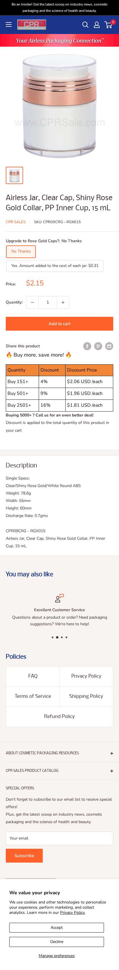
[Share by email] (109, 346)
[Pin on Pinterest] (98, 346)
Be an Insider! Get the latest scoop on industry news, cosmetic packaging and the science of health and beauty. (60, 7)
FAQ (33, 676)
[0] (108, 24)
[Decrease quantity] (32, 302)
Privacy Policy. (72, 912)
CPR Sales (16, 222)
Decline (56, 941)
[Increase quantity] (63, 302)
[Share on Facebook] (87, 346)
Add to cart (59, 324)
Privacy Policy (86, 676)
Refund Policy (59, 716)
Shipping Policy (86, 696)
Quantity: (14, 302)
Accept (57, 927)
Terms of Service (33, 696)
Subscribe (24, 856)
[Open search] (85, 25)
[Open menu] (9, 24)
